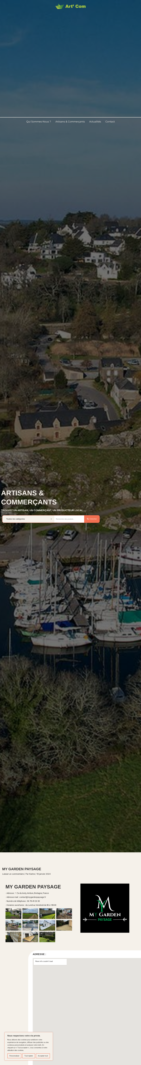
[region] (28, 1046)
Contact (110, 121)
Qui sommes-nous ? (38, 121)
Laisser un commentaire (13, 874)
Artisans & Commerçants (70, 121)
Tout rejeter (28, 1056)
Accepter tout (43, 1056)
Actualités (95, 121)
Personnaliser (14, 1056)
